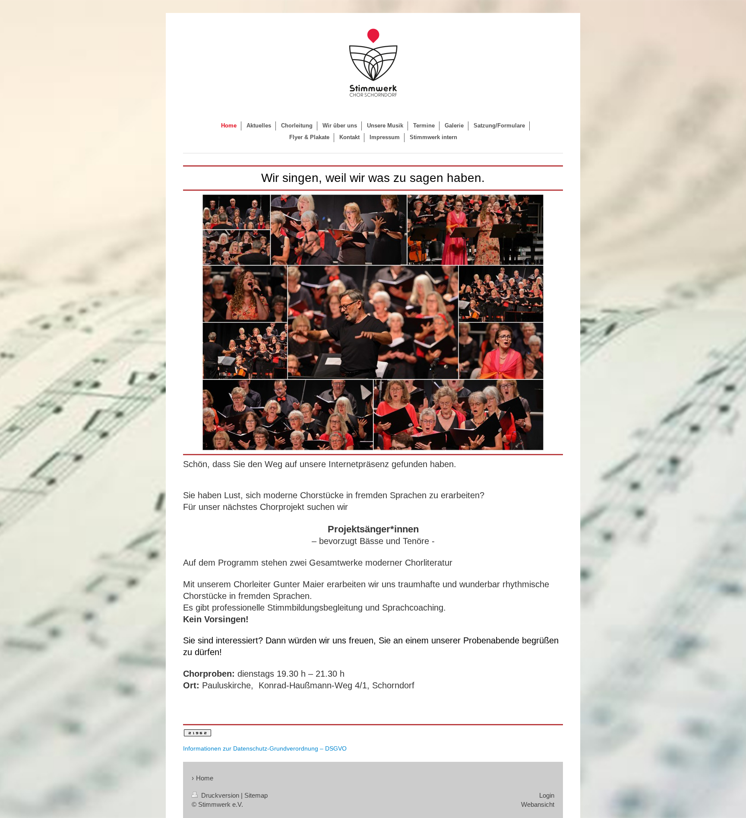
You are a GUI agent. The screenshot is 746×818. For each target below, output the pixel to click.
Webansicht (537, 804)
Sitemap (256, 795)
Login (546, 795)
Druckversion (220, 795)
